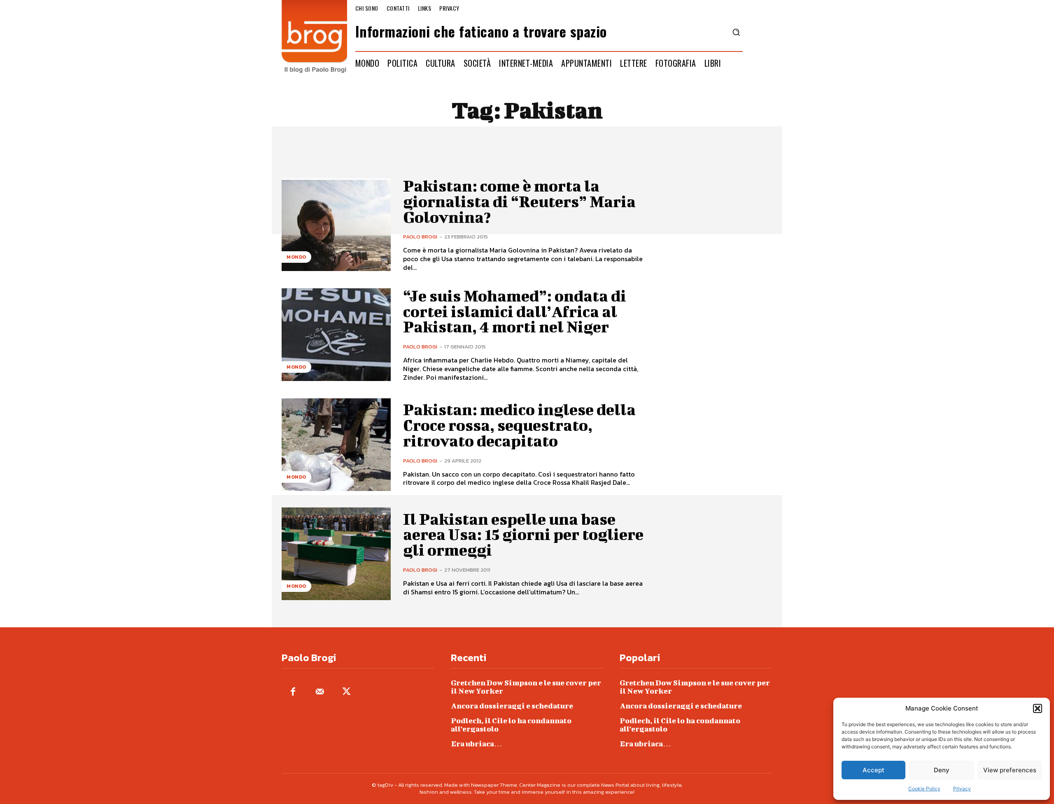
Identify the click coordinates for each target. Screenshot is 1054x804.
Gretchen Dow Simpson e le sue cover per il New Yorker (526, 686)
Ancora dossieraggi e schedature (512, 705)
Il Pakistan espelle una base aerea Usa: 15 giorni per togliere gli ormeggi (523, 534)
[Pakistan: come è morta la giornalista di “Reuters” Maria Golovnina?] (336, 224)
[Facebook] (293, 692)
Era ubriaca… (476, 743)
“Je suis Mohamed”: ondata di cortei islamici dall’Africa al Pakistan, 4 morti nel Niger (514, 311)
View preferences (1009, 770)
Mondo (296, 257)
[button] (1037, 708)
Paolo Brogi (420, 237)
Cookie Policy (924, 788)
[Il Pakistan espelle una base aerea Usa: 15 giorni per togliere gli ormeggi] (336, 553)
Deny (941, 770)
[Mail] (319, 692)
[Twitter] (346, 692)
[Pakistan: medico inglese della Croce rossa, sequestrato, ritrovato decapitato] (336, 444)
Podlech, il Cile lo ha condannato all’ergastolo (511, 724)
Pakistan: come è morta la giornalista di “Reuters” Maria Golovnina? (519, 201)
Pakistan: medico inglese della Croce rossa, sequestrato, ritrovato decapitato (519, 425)
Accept (873, 770)
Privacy (962, 788)
